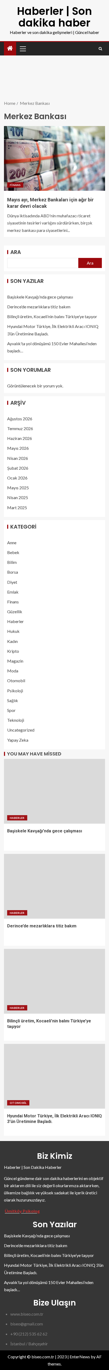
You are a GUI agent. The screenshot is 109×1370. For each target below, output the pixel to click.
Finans (15, 185)
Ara (15, 252)
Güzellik (14, 611)
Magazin (15, 660)
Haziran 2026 (19, 438)
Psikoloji (15, 690)
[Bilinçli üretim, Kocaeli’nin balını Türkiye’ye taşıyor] (54, 981)
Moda (12, 670)
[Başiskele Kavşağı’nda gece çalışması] (54, 791)
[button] (22, 48)
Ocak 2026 (17, 477)
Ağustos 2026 (19, 418)
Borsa (12, 571)
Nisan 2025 (17, 497)
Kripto (13, 651)
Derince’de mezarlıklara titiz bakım (38, 306)
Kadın (12, 641)
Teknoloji (15, 720)
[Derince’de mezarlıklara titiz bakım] (54, 886)
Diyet (12, 582)
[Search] (100, 49)
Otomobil (16, 680)
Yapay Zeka (17, 739)
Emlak (13, 591)
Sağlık (12, 700)
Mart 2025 (17, 507)
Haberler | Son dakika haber (54, 17)
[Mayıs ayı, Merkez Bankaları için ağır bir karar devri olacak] (54, 158)
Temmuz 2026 (20, 428)
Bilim (12, 562)
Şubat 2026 (17, 467)
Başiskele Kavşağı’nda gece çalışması (40, 296)
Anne (11, 542)
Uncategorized (20, 729)
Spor (11, 710)
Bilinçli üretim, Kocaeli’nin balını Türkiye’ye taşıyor (52, 316)
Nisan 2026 (17, 458)
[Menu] (22, 48)
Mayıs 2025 (18, 487)
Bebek (13, 552)
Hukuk (13, 631)
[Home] (10, 48)
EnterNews (80, 1356)
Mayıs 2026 (18, 448)
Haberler (15, 621)
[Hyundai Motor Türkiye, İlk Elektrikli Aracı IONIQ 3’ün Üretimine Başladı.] (54, 1076)
